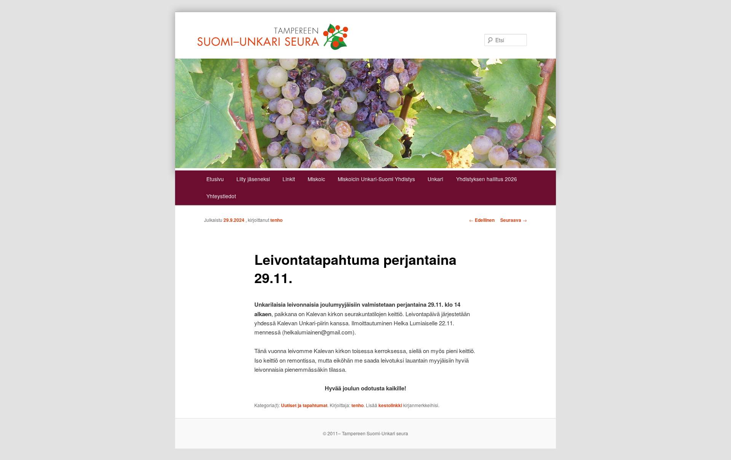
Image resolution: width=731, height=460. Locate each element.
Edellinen (482, 219)
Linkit (289, 179)
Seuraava (513, 219)
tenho (276, 219)
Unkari (435, 179)
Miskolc (316, 179)
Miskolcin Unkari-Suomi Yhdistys (376, 179)
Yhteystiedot (221, 196)
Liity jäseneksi (253, 179)
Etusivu (215, 179)
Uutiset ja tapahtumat (304, 405)
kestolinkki (390, 405)
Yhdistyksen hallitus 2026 (486, 179)
